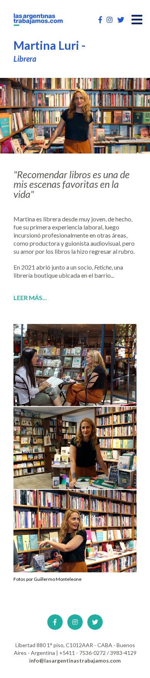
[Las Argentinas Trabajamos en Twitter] (120, 19)
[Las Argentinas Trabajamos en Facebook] (100, 19)
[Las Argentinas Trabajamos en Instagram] (110, 19)
